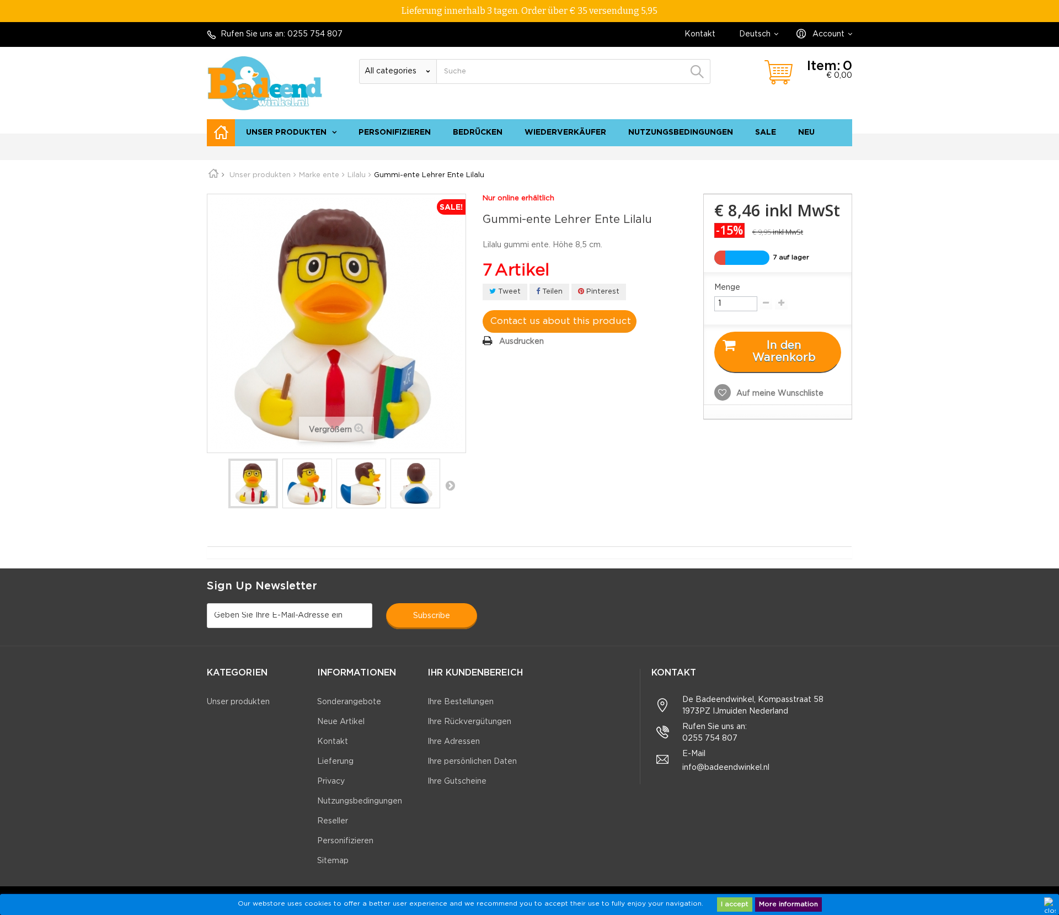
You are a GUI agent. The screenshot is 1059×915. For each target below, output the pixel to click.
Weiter (450, 485)
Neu (806, 132)
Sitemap (831, 151)
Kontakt (699, 34)
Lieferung (335, 761)
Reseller (332, 821)
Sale (765, 132)
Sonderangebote (349, 702)
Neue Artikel (341, 722)
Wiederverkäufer (565, 132)
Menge (727, 287)
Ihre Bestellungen (460, 702)
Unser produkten (286, 132)
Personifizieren (395, 132)
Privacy (331, 781)
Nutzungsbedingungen (680, 132)
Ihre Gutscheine (456, 781)
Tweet (508, 292)
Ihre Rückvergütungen (469, 722)
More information (788, 904)
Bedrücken (477, 132)
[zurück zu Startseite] (217, 175)
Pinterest (601, 292)
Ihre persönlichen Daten (472, 761)
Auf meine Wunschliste (778, 393)
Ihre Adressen (453, 741)
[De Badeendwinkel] (265, 83)
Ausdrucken (521, 341)
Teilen (551, 292)
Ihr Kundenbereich (475, 673)
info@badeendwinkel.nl (725, 767)
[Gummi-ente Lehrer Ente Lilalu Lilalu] (253, 483)
